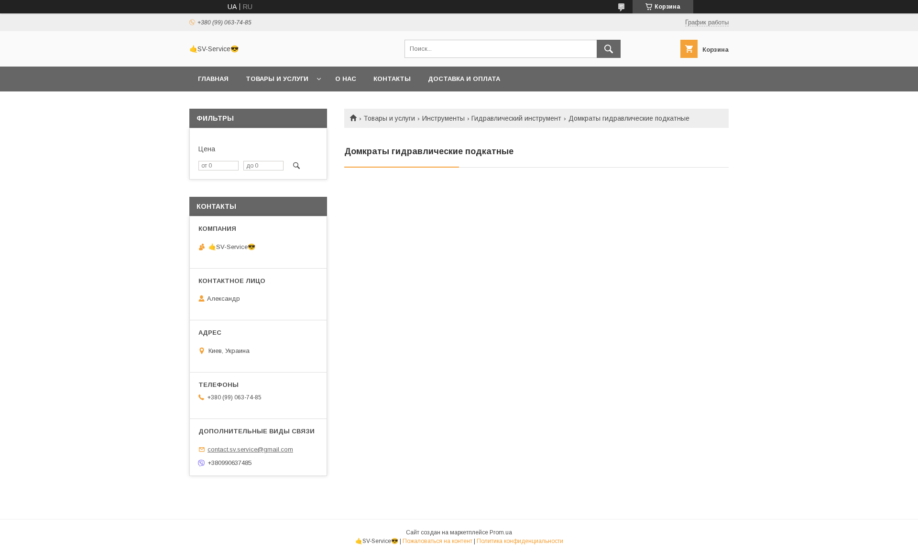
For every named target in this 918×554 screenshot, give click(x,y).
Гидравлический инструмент (516, 118)
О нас (345, 78)
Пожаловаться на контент (437, 541)
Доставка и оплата (464, 78)
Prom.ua (501, 532)
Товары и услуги (277, 78)
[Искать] (609, 49)
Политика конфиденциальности (520, 541)
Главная (213, 78)
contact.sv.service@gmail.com (250, 449)
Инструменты (443, 118)
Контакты (392, 78)
